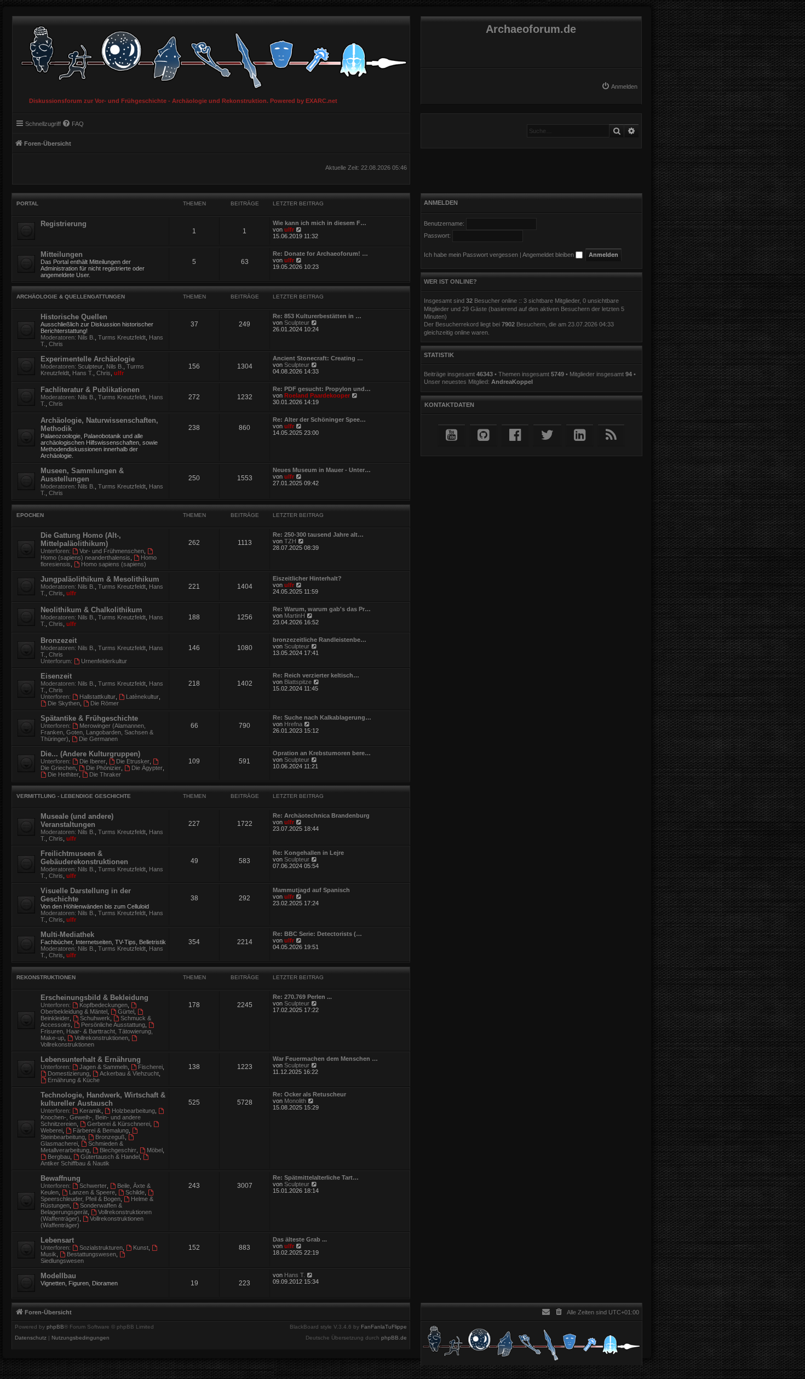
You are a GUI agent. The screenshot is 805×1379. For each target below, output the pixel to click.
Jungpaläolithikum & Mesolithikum (100, 579)
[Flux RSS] (611, 435)
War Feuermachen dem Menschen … (325, 1058)
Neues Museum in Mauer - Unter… (322, 470)
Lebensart (57, 1240)
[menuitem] (619, 86)
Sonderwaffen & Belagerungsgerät (81, 1208)
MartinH (294, 615)
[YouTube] (451, 435)
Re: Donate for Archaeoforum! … (320, 253)
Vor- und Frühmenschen (111, 551)
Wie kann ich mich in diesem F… (319, 223)
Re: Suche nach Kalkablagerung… (322, 717)
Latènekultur (142, 696)
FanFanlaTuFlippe (384, 1327)
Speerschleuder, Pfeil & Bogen (80, 1199)
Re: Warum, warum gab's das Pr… (322, 609)
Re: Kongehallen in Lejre (308, 852)
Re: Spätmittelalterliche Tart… (316, 1177)
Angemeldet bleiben (549, 254)
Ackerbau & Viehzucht (129, 1073)
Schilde (135, 1192)
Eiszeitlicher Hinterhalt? (307, 578)
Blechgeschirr (118, 1150)
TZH (290, 541)
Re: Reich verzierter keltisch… (316, 675)
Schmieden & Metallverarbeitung (82, 1146)
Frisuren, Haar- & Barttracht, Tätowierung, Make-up (97, 1034)
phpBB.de (394, 1338)
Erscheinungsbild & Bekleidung (94, 997)
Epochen (30, 515)
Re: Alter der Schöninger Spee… (319, 419)
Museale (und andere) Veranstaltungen (77, 820)
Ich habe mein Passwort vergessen (471, 254)
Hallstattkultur (97, 696)
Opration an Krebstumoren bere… (322, 753)
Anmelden (441, 202)
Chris (56, 344)
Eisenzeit (56, 676)
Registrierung (64, 224)
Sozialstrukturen (101, 1247)
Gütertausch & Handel (110, 1156)
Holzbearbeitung (133, 1110)
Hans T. (82, 373)
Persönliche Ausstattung (113, 1024)
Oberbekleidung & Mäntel (74, 1011)
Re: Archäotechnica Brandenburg (321, 815)
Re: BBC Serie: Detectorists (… (317, 933)
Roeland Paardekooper (317, 395)
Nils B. (86, 337)
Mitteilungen (62, 254)
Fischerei (150, 1067)
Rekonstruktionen (46, 977)
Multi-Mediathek (67, 934)
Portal (27, 203)
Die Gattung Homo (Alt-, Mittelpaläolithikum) (81, 539)
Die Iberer (92, 761)
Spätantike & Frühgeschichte (89, 718)
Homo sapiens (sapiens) (113, 564)
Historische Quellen (74, 317)
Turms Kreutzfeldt (122, 337)
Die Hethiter (63, 774)
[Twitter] (547, 435)
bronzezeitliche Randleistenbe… (319, 639)
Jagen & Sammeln (103, 1067)
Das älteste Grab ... (300, 1239)
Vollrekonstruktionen (101, 1038)
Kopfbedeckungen (103, 1005)
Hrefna (293, 724)
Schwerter (93, 1185)
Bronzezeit (59, 640)
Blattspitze (298, 682)
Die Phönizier (103, 768)
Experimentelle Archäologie (88, 359)
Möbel (155, 1150)
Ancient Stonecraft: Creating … (318, 358)
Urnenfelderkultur (104, 661)
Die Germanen (98, 739)
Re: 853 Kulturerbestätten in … (317, 316)
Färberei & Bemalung (101, 1130)
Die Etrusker (133, 761)
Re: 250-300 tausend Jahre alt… (318, 534)
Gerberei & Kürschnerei (118, 1124)
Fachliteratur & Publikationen (90, 390)
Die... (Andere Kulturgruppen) (90, 754)
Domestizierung (68, 1073)
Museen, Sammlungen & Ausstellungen (82, 475)
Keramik (90, 1110)
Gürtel (126, 1011)
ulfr (289, 229)
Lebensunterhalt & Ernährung (91, 1059)
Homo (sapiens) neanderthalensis (85, 557)
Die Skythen (64, 703)
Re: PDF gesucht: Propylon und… (322, 389)
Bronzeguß (110, 1137)
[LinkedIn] (579, 435)
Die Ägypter (147, 768)
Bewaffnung (61, 1178)
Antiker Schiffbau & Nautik (75, 1163)
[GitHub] (483, 435)
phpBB (55, 1327)
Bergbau (59, 1156)
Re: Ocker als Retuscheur (309, 1094)
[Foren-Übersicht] (211, 54)
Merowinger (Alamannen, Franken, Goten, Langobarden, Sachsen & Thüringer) (97, 732)
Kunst (140, 1247)
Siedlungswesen (62, 1260)
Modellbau (58, 1276)
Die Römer (104, 703)
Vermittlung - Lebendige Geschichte (73, 796)
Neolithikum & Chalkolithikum (91, 610)
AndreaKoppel (512, 381)
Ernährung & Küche (74, 1080)
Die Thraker (105, 774)
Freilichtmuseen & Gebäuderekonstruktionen (84, 857)
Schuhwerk (95, 1018)
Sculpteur (296, 322)
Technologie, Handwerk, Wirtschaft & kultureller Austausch (103, 1099)
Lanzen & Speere (92, 1192)
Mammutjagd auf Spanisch (311, 890)
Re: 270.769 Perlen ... (302, 996)
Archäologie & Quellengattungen (70, 297)
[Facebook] (515, 435)
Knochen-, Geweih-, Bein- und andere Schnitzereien (91, 1120)
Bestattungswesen (91, 1254)
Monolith (295, 1101)
